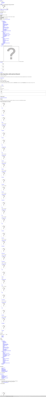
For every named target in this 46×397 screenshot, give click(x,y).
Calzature (3, 31)
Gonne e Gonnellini (5, 25)
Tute (3, 28)
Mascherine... (3, 330)
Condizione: (1, 75)
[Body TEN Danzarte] (4, 190)
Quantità (1, 89)
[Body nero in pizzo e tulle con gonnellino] (4, 136)
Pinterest (8, 81)
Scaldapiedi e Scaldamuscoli (6, 38)
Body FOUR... (3, 184)
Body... (2, 152)
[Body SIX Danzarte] (4, 167)
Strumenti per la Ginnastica (6, 40)
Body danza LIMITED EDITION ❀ (7, 30)
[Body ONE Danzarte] (4, 159)
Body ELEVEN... (3, 253)
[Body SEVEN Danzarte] (4, 198)
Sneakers (4, 33)
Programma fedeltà (4, 370)
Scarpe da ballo (4, 36)
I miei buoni (3, 378)
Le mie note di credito (4, 376)
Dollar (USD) (3, 2)
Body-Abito (4, 22)
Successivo (1, 72)
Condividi (3, 81)
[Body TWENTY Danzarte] (4, 298)
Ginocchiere (4, 41)
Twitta (1, 81)
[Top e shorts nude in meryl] (4, 106)
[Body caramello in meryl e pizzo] (4, 143)
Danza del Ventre (5, 29)
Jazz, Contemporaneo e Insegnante (6, 34)
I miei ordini (3, 375)
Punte (3, 32)
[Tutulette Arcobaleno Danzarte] (4, 275)
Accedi (1, 0)
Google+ (5, 81)
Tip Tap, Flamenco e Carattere (6, 35)
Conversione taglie (4, 369)
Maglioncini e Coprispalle (5, 24)
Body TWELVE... (3, 261)
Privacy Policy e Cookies (4, 371)
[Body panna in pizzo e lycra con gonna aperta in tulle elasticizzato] (4, 129)
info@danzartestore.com (5, 382)
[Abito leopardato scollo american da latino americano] (3, 65)
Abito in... (2, 122)
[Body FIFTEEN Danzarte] (4, 268)
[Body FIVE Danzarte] (4, 236)
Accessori (3, 37)
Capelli (3, 39)
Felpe (3, 26)
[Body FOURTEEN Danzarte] (4, 291)
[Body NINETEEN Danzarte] (4, 222)
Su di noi (3, 44)
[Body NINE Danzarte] (4, 313)
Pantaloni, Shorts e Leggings (6, 27)
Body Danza (4, 21)
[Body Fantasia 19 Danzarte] (4, 151)
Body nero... (3, 137)
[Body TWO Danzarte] (4, 229)
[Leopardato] (2, 94)
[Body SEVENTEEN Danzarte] (4, 306)
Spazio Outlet (3, 43)
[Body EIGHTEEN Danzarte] (4, 283)
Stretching (4, 42)
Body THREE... (3, 323)
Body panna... (3, 130)
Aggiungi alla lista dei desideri (3, 97)
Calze (3, 23)
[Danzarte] (3, 8)
